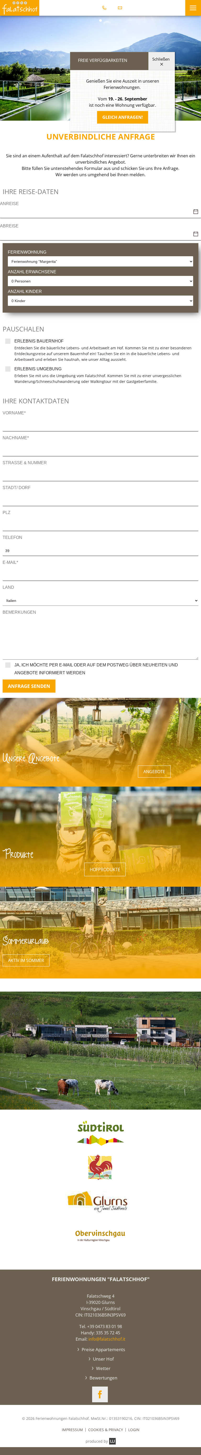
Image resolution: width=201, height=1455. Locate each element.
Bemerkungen (19, 612)
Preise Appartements (103, 1349)
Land (8, 587)
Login (133, 1429)
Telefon (12, 537)
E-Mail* (10, 562)
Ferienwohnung (27, 252)
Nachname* (16, 438)
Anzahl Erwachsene (32, 272)
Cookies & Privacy (105, 1429)
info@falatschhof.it (106, 1339)
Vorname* (14, 413)
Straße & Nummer (25, 463)
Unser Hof (103, 1359)
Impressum (72, 1429)
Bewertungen (102, 1378)
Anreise (9, 203)
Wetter (102, 1368)
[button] (193, 8)
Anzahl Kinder (25, 291)
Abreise (9, 226)
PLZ (6, 512)
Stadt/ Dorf (17, 487)
